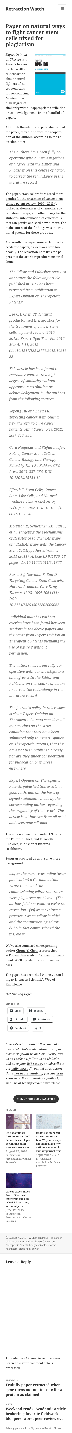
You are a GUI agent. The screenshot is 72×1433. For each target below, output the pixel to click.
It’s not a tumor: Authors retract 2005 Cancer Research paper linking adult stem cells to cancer (18, 1140)
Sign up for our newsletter (36, 1099)
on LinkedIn (51, 1059)
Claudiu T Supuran (50, 834)
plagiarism (25, 1248)
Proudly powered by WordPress (43, 1428)
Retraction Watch (25, 9)
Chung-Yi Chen (27, 950)
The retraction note (31, 252)
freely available (37, 1245)
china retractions (24, 1241)
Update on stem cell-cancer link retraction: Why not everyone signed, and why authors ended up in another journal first (48, 1142)
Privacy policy (14, 1428)
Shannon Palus (40, 1237)
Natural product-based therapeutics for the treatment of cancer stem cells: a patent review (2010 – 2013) (35, 198)
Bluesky (50, 1054)
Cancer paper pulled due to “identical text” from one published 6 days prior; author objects (18, 1199)
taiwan (35, 1248)
